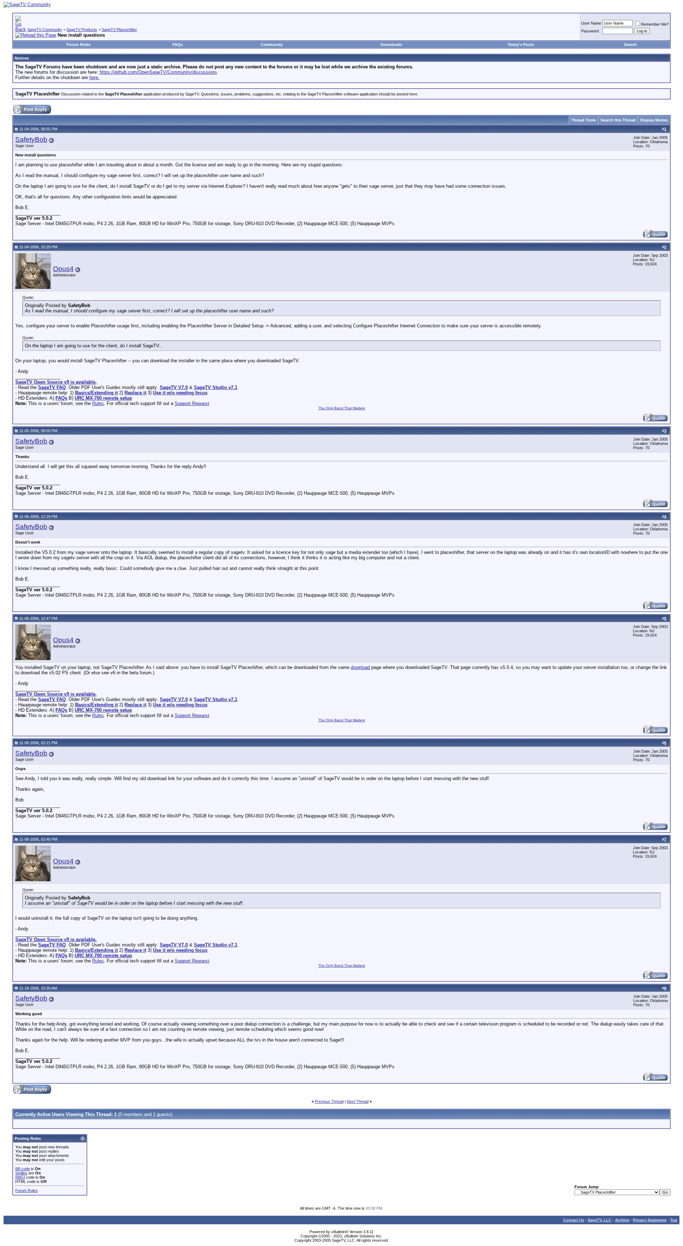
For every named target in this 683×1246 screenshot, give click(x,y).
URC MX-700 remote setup (103, 398)
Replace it (135, 392)
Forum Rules (79, 44)
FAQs (178, 44)
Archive (622, 1220)
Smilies (21, 1173)
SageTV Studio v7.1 (215, 387)
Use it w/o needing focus (180, 392)
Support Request (192, 403)
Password (590, 31)
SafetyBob (31, 139)
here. (94, 77)
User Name (591, 23)
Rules (98, 403)
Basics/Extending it (96, 392)
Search (630, 44)
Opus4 (63, 268)
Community (272, 44)
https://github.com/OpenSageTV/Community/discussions (158, 72)
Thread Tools (583, 120)
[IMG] (20, 1177)
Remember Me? (655, 24)
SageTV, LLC (599, 1220)
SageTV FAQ (52, 387)
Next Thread (358, 1101)
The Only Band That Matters (341, 408)
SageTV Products (82, 29)
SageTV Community (44, 29)
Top (673, 1220)
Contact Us (573, 1220)
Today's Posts (521, 44)
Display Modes (654, 120)
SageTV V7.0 (174, 387)
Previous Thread (329, 1101)
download (360, 667)
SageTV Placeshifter (119, 29)
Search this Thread (618, 120)
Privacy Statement (650, 1220)
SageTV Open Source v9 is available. (56, 382)
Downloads (391, 44)
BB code (22, 1169)
